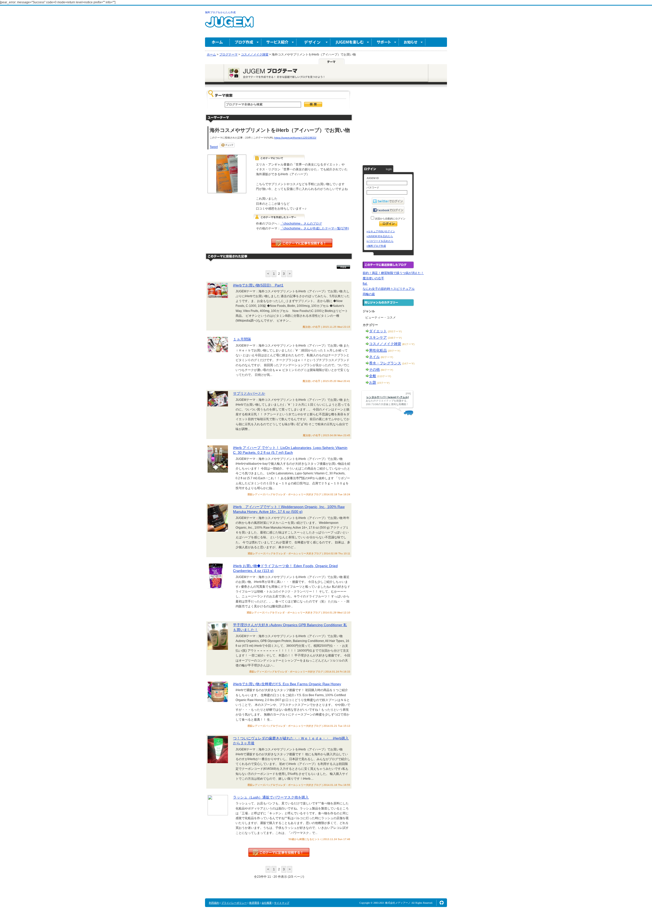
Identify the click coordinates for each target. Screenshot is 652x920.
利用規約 (214, 902)
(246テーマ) (395, 337)
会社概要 (267, 902)
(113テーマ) (384, 376)
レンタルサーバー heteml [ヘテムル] (387, 397)
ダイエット (378, 331)
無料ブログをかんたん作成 (220, 12)
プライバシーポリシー (234, 902)
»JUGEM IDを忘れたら (379, 236)
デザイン (313, 42)
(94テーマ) (387, 369)
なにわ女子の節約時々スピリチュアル (389, 289)
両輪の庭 (369, 294)
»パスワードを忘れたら (379, 241)
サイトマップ (281, 902)
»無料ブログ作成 (376, 245)
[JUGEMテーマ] (331, 61)
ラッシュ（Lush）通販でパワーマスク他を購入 (271, 797)
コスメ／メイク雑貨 (385, 344)
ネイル (374, 357)
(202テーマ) (395, 331)
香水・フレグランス (385, 363)
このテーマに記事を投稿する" (278, 852)
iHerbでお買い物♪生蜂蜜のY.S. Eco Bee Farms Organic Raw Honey (287, 684)
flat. (365, 283)
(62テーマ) (387, 357)
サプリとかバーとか (249, 393)
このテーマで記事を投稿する (301, 243)
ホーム (217, 42)
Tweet (214, 147)
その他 (374, 369)
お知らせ (412, 42)
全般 (372, 376)
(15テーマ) (383, 382)
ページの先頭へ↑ (441, 902)
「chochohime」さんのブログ (301, 223)
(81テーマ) (408, 344)
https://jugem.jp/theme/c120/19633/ (295, 137)
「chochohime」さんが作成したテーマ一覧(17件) (314, 228)
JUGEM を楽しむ (351, 42)
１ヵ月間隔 (242, 339)
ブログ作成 (245, 42)
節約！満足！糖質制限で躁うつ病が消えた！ (393, 273)
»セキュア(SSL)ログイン (380, 231)
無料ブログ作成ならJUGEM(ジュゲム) (229, 25)
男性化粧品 (378, 350)
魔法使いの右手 (373, 278)
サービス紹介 (278, 42)
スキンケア (378, 337)
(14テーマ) (408, 363)
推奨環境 (254, 902)
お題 (372, 382)
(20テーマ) (394, 350)
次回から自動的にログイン (389, 218)
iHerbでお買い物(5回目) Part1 (258, 285)
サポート (385, 42)
